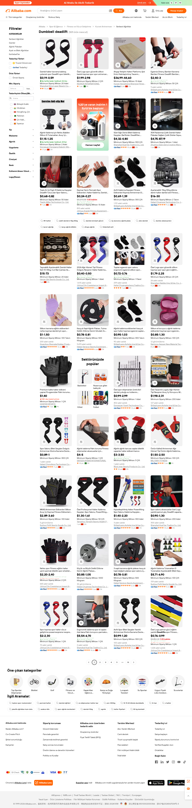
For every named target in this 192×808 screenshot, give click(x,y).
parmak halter (45, 703)
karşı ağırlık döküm (69, 227)
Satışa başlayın (161, 734)
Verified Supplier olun (164, 745)
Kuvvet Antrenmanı (103, 26)
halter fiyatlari (119, 709)
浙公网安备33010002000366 (142, 804)
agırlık (103, 709)
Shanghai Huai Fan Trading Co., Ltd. (129, 145)
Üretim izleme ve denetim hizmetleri (58, 750)
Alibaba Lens (20, 783)
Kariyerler (10, 745)
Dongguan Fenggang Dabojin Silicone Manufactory (56, 147)
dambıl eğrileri (64, 703)
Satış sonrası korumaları (53, 745)
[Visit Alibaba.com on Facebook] (156, 762)
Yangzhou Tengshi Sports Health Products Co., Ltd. (93, 521)
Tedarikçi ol (160, 729)
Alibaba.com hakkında (16, 723)
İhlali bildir (122, 755)
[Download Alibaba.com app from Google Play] (176, 783)
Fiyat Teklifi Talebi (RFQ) (90, 737)
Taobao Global (107, 795)
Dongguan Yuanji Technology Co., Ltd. (130, 405)
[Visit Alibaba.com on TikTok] (184, 762)
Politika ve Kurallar (50, 755)
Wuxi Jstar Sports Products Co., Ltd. (129, 466)
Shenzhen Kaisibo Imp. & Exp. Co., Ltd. (167, 283)
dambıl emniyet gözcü (94, 221)
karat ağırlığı (48, 227)
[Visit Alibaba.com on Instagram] (173, 762)
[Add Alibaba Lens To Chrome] (43, 783)
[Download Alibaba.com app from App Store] (156, 783)
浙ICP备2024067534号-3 (168, 804)
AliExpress (55, 795)
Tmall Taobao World (82, 795)
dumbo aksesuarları (163, 221)
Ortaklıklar (159, 750)
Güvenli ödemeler (50, 729)
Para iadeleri (123, 745)
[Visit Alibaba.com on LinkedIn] (162, 762)
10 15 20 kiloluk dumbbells (133, 703)
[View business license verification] (121, 803)
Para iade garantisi (51, 734)
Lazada (96, 795)
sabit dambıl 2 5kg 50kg (68, 221)
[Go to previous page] (88, 662)
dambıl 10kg (88, 709)
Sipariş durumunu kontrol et (167, 739)
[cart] (145, 11)
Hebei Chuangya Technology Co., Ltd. (167, 202)
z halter (168, 703)
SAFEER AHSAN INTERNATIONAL (91, 460)
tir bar (154, 703)
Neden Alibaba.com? (15, 729)
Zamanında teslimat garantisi (55, 739)
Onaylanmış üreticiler (89, 732)
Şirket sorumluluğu (14, 739)
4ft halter (47, 221)
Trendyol (126, 795)
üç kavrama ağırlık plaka (121, 221)
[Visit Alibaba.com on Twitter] (167, 762)
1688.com (67, 795)
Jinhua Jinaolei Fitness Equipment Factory (93, 211)
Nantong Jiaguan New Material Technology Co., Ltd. (167, 344)
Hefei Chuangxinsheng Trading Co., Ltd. (130, 285)
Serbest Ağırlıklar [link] (123, 26)
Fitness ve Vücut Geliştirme (79, 26)
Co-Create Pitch (13, 734)
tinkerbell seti (108, 227)
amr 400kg (111, 703)
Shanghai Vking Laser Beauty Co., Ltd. (56, 86)
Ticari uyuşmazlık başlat (128, 739)
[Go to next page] (133, 662)
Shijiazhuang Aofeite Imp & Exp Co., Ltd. (167, 89)
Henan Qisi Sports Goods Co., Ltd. (54, 279)
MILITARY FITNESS (159, 460)
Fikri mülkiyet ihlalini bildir (128, 750)
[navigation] (21, 345)
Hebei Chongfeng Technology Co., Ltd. (56, 464)
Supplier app (82, 783)
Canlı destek (123, 734)
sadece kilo (45, 709)
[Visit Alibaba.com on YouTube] (179, 762)
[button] (110, 10)
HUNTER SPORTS (47, 404)
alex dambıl (143, 221)
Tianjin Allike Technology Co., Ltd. (54, 202)
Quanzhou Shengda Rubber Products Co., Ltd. (56, 344)
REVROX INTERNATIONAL (88, 84)
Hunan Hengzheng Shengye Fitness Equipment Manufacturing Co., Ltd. (130, 84)
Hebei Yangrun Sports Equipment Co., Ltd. (93, 347)
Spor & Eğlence (56, 26)
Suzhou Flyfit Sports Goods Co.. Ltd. (55, 525)
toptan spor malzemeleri (21, 703)
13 (128, 662)
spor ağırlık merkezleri (66, 709)
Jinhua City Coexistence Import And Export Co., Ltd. (93, 285)
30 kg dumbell (138, 709)
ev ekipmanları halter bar (88, 703)
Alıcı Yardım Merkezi (126, 729)
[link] (188, 781)
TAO (118, 795)
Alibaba (42, 26)
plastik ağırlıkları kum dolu (22, 709)
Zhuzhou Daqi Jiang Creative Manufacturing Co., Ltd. (167, 145)
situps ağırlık (89, 227)
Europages (137, 795)
